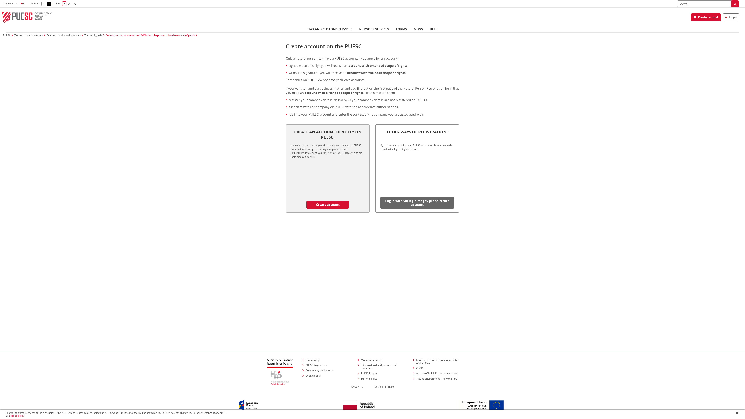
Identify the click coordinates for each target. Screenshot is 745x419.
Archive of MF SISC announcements (436, 373)
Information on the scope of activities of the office (439, 361)
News (418, 29)
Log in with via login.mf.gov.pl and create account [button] (417, 203)
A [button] (44, 4)
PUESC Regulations (316, 365)
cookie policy (17, 415)
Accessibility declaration (319, 370)
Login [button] (733, 17)
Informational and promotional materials (379, 367)
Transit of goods (93, 35)
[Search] (735, 3)
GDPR (419, 368)
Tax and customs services (330, 29)
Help (433, 29)
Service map (313, 360)
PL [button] (17, 3)
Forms (401, 29)
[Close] (737, 413)
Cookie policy (313, 375)
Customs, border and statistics (64, 35)
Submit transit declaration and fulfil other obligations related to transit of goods (150, 35)
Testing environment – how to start (436, 378)
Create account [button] (707, 17)
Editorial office (369, 378)
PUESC (6, 35)
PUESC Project (369, 373)
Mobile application (371, 360)
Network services (374, 29)
